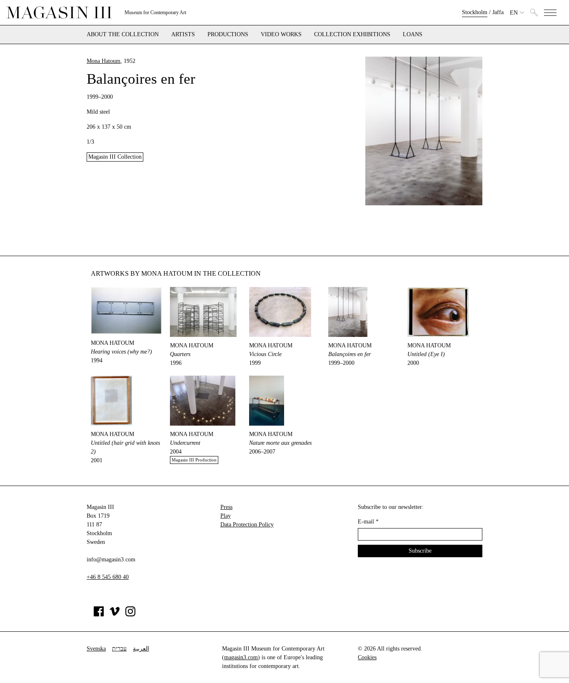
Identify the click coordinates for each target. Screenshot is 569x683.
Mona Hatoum (103, 61)
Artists (183, 34)
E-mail (368, 521)
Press (226, 507)
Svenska (96, 649)
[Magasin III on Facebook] (99, 614)
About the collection (123, 34)
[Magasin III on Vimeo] (115, 614)
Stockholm (474, 12)
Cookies (367, 657)
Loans (412, 34)
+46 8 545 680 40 (108, 577)
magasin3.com (241, 657)
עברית (119, 649)
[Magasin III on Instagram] (130, 614)
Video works (281, 34)
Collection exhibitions (352, 34)
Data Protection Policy (247, 524)
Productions (227, 34)
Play (225, 516)
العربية (141, 649)
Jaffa (498, 12)
